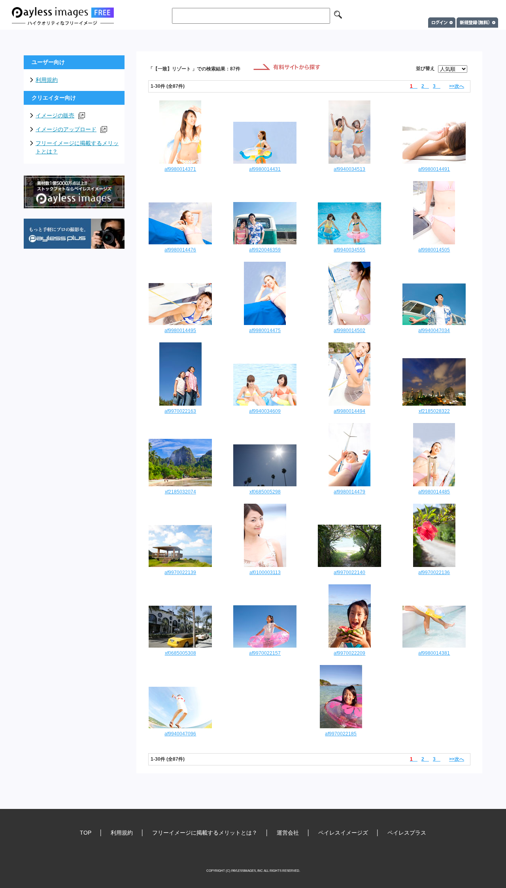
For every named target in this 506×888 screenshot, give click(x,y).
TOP (85, 832)
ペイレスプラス (406, 832)
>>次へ (456, 86)
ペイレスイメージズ (343, 832)
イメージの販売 (55, 115)
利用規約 (47, 80)
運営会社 (288, 832)
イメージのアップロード (66, 129)
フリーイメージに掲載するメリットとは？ (77, 147)
